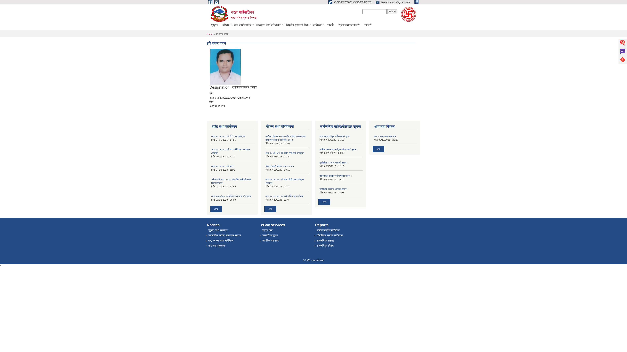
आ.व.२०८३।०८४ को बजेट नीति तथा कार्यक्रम (284, 153)
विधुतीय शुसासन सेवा (297, 25)
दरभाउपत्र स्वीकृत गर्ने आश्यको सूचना (335, 136)
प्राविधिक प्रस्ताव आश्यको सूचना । (334, 162)
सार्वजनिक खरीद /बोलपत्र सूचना (224, 235)
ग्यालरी (367, 25)
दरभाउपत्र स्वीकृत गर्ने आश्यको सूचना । (336, 176)
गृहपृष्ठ (214, 25)
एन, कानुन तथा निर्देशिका (220, 240)
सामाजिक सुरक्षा (270, 235)
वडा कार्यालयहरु (242, 25)
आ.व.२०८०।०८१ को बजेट (222, 166)
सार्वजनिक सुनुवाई (325, 240)
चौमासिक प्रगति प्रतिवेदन (330, 235)
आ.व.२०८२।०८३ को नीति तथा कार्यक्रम (228, 136)
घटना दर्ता (267, 230)
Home (210, 34)
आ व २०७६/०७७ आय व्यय (385, 136)
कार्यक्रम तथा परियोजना (268, 25)
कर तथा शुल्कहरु (216, 245)
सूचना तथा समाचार (217, 230)
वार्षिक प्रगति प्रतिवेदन (328, 230)
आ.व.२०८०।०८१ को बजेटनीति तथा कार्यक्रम (284, 196)
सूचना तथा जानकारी (349, 25)
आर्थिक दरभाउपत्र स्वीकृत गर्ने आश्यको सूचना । (339, 149)
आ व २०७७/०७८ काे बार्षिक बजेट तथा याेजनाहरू (231, 196)
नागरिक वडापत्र (270, 240)
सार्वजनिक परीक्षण (325, 245)
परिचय (226, 25)
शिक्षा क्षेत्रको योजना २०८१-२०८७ (279, 166)
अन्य (216, 209)
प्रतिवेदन (317, 25)
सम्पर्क (330, 25)
